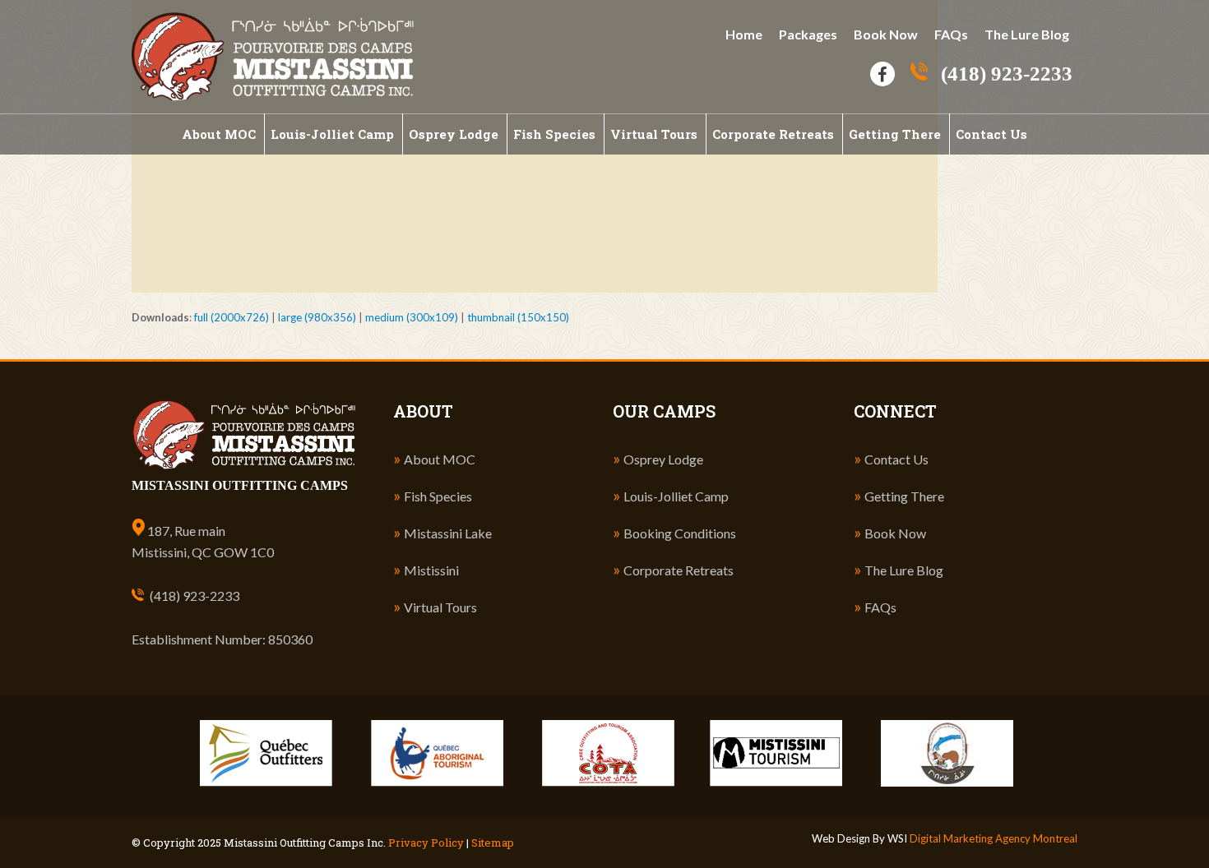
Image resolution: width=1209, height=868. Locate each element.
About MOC (439, 459)
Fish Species (438, 496)
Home (743, 34)
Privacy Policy (426, 842)
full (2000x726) (231, 317)
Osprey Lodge (663, 459)
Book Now (886, 34)
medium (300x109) (411, 317)
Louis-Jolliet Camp (676, 496)
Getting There (904, 496)
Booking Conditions (679, 533)
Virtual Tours (440, 607)
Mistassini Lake (448, 533)
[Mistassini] (273, 55)
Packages (808, 34)
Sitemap (492, 842)
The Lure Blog (1026, 34)
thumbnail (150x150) (518, 317)
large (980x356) (317, 317)
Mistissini (431, 570)
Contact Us (896, 459)
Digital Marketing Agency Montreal (993, 838)
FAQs (951, 34)
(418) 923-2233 (194, 595)
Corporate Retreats (678, 570)
